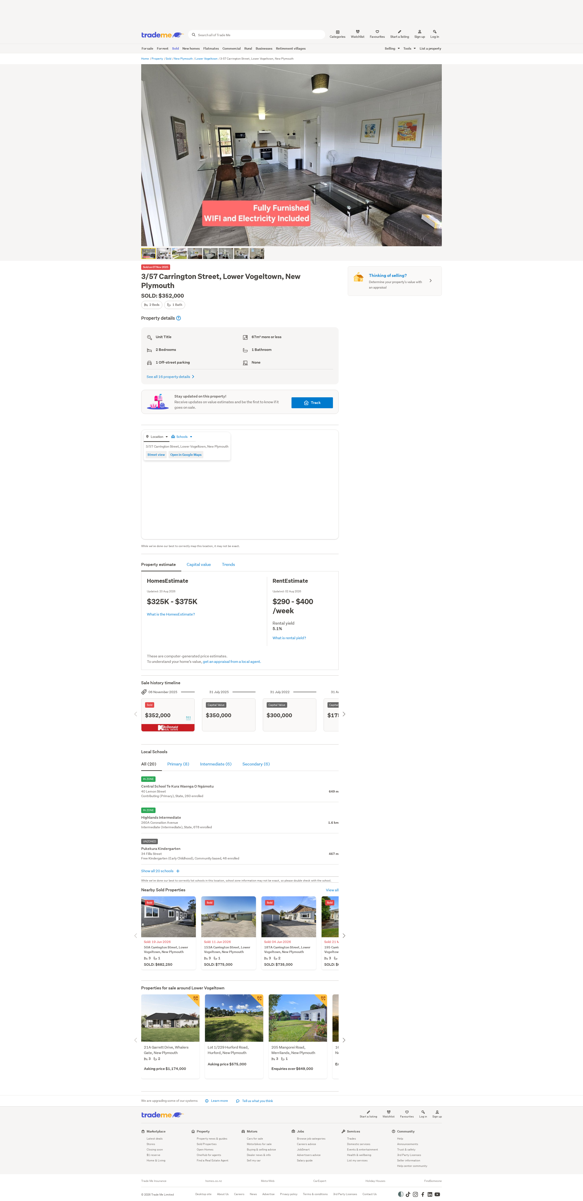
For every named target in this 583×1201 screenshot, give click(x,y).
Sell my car (254, 1160)
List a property (430, 48)
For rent (163, 48)
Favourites (407, 1116)
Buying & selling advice (261, 1149)
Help (400, 1138)
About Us (223, 1194)
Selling (390, 48)
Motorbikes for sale (259, 1144)
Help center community (412, 1166)
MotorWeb (267, 1181)
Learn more (219, 1101)
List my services (357, 1160)
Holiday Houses (375, 1181)
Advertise (268, 1194)
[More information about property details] (178, 318)
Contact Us (370, 1194)
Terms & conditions (315, 1194)
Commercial (231, 48)
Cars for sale (255, 1138)
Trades (351, 1138)
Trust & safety (406, 1149)
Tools (407, 48)
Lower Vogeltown (206, 59)
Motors (252, 1131)
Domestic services (358, 1144)
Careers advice (306, 1144)
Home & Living (156, 1160)
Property (158, 59)
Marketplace (156, 1131)
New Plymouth (183, 59)
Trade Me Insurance (153, 1181)
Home (145, 59)
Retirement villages (291, 48)
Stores (151, 1144)
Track (316, 402)
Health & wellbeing (359, 1155)
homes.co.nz (213, 1181)
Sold (175, 48)
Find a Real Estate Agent (212, 1160)
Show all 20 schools (157, 870)
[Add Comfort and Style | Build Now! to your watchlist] (193, 1000)
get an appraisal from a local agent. (232, 661)
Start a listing (368, 1116)
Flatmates (211, 48)
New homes (191, 48)
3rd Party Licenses (409, 1155)
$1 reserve (153, 1155)
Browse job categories (311, 1138)
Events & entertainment (362, 1149)
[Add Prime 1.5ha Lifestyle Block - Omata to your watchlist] (257, 1000)
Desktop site (203, 1194)
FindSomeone (433, 1181)
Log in (434, 37)
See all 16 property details (168, 376)
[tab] (156, 437)
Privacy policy (288, 1194)
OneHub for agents (209, 1155)
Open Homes (205, 1149)
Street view (156, 454)
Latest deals (155, 1138)
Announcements (407, 1144)
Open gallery (294, 239)
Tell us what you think (257, 1101)
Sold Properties (207, 1144)
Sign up (419, 37)
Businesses (264, 48)
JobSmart (303, 1149)
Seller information (408, 1160)
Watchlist (389, 1116)
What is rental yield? (289, 637)
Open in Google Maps (186, 454)
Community (406, 1131)
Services (353, 1131)
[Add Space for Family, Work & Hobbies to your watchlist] (320, 1000)
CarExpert (319, 1181)
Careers (239, 1194)
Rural (248, 48)
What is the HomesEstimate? (171, 614)
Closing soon (155, 1149)
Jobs (300, 1131)
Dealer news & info (259, 1155)
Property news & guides (212, 1138)
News (253, 1194)
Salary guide (305, 1160)
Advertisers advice (309, 1155)
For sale (147, 48)
